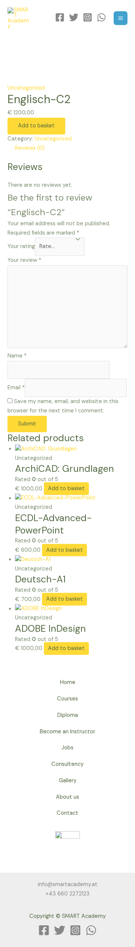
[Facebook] (59, 17)
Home (67, 682)
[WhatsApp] (101, 17)
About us (67, 797)
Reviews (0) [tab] (30, 148)
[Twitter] (73, 17)
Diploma (67, 715)
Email (16, 387)
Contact (67, 813)
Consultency (67, 764)
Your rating (21, 246)
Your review (24, 260)
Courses (67, 698)
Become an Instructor (67, 731)
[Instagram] (87, 17)
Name (17, 355)
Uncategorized (26, 88)
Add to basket (36, 125)
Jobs (68, 747)
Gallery (67, 780)
